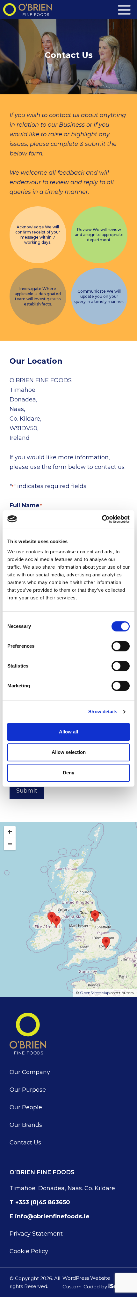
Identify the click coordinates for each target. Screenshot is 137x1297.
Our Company (30, 1072)
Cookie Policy (29, 1251)
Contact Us (25, 1142)
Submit (26, 790)
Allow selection (69, 752)
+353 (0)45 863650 (42, 1202)
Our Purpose (28, 1089)
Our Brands (26, 1124)
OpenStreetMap (95, 992)
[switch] (121, 646)
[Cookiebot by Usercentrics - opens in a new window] (102, 519)
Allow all (68, 731)
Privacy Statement (36, 1233)
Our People (26, 1107)
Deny (68, 772)
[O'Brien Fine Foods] (27, 9)
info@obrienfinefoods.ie (52, 1216)
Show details (102, 711)
